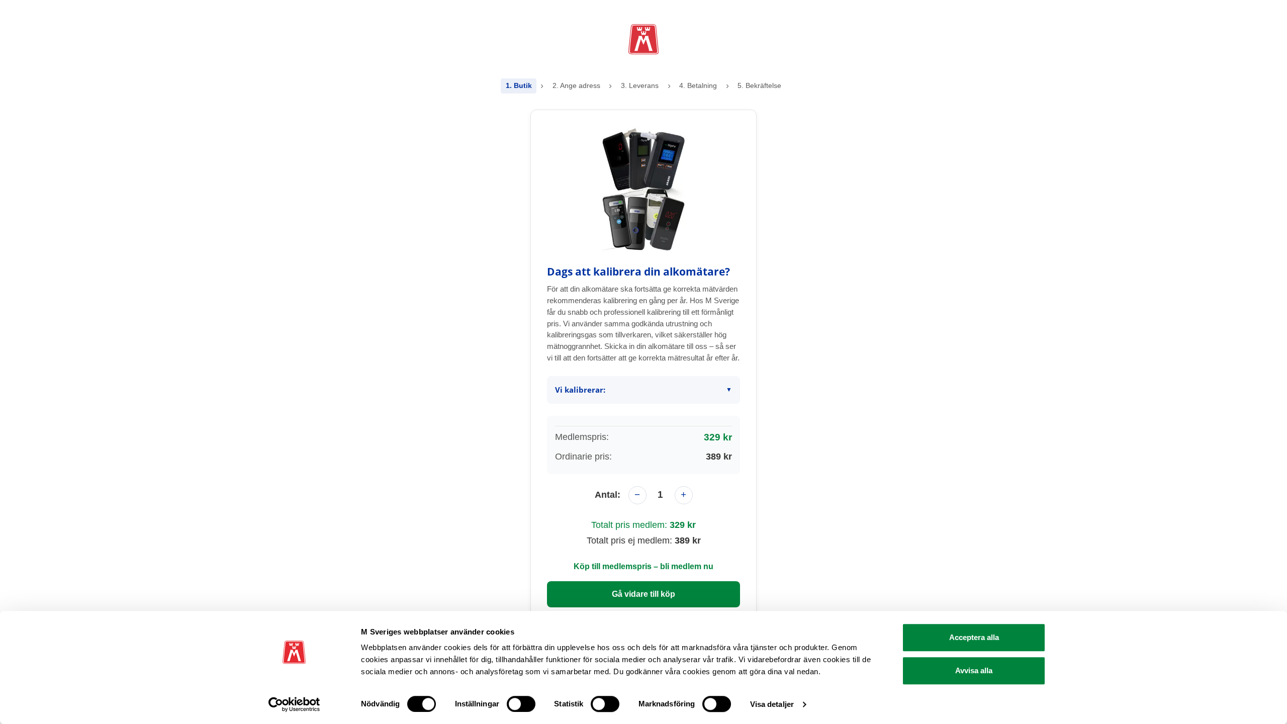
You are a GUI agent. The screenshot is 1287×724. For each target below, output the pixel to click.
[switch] (521, 704)
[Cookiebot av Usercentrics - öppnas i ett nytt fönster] (294, 704)
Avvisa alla (973, 670)
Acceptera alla (974, 637)
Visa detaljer (772, 704)
